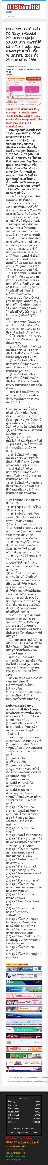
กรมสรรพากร (20, 66)
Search (9, 11)
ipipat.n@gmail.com (16, 1152)
